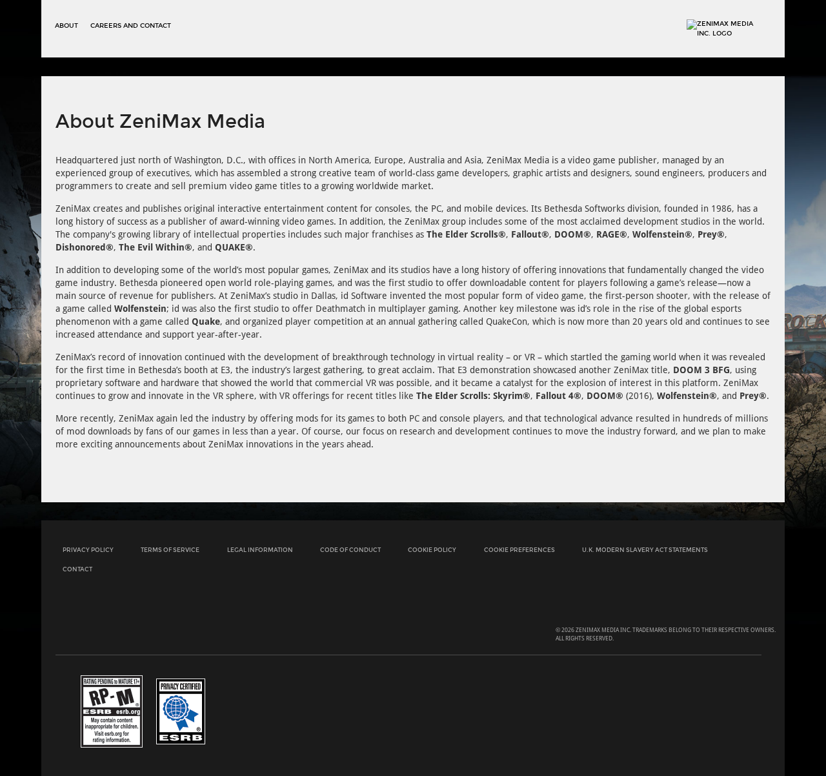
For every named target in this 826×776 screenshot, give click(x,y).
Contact (77, 569)
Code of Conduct (350, 549)
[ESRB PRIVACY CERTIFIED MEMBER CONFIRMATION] (180, 711)
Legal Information (260, 549)
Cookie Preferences (519, 549)
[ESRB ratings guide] (112, 711)
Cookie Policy (432, 549)
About (66, 25)
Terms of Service (170, 549)
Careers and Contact (130, 25)
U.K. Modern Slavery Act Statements (645, 549)
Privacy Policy (88, 549)
